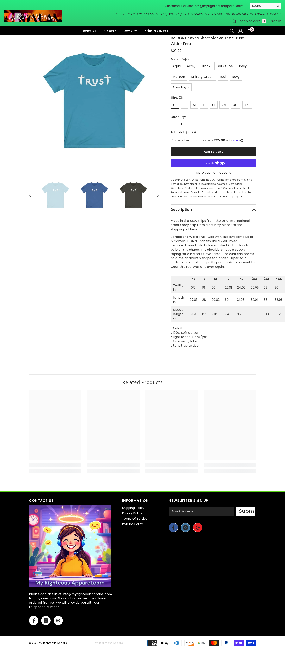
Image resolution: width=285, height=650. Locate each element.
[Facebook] (33, 620)
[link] (55, 465)
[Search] (265, 6)
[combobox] (262, 6)
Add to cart (213, 151)
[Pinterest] (58, 620)
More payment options (213, 173)
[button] (30, 195)
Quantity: (178, 117)
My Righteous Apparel (53, 643)
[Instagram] (46, 620)
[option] (94, 100)
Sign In (276, 21)
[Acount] (240, 31)
